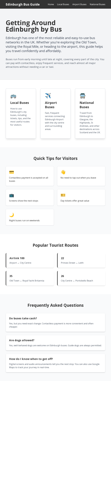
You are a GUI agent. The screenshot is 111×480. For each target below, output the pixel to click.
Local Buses (63, 4)
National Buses (97, 4)
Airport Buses (79, 4)
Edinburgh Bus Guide (23, 4)
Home (51, 4)
